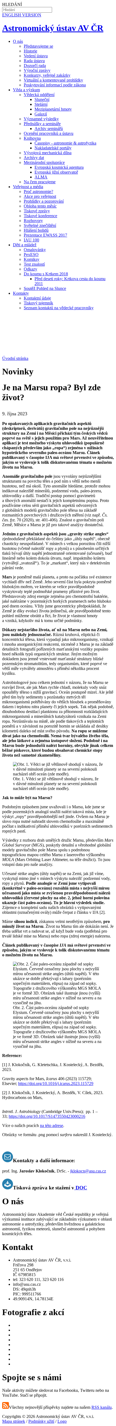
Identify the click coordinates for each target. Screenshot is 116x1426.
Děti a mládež (24, 245)
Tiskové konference (40, 215)
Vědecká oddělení (39, 94)
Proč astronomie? (38, 191)
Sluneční (42, 99)
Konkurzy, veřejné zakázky (47, 75)
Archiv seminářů (49, 128)
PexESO (31, 254)
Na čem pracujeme (40, 182)
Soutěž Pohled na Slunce (45, 288)
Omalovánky (35, 249)
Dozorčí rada (35, 65)
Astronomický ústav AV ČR (52, 28)
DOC (80, 1187)
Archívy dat (34, 157)
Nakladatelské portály (53, 148)
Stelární (41, 104)
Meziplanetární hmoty (53, 109)
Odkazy (30, 269)
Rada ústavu (34, 60)
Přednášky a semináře (42, 123)
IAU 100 (31, 240)
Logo (62, 1421)
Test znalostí (34, 264)
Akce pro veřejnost (40, 196)
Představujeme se (38, 46)
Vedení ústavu (36, 56)
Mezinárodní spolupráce (44, 162)
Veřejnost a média (28, 186)
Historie (30, 51)
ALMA (41, 177)
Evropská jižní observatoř (56, 172)
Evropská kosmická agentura (59, 167)
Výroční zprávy (37, 70)
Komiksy (31, 259)
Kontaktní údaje (37, 298)
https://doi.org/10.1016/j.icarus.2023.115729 (55, 1083)
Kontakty (21, 293)
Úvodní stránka (15, 358)
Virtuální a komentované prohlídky (53, 80)
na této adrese (51, 1125)
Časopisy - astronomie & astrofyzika (65, 143)
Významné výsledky (41, 119)
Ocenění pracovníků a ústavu (48, 133)
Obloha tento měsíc (40, 206)
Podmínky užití (41, 1421)
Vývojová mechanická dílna (47, 152)
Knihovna (32, 138)
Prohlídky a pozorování (44, 201)
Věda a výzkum (26, 89)
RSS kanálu (101, 1407)
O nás (18, 41)
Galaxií (41, 114)
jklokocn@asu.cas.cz (88, 1171)
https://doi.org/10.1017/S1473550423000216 (47, 1116)
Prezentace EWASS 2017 (45, 235)
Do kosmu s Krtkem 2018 (46, 274)
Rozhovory (33, 220)
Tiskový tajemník (38, 303)
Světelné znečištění (40, 225)
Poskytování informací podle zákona (55, 85)
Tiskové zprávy (37, 211)
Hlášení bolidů (36, 230)
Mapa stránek (13, 1421)
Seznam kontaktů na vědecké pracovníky (59, 307)
